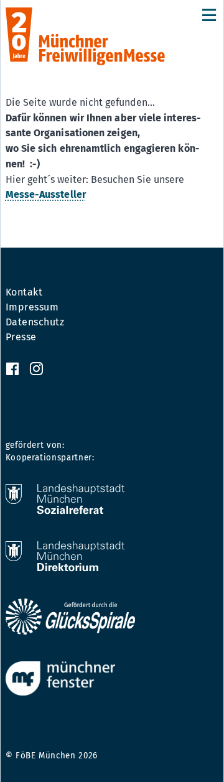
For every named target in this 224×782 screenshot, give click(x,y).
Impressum (32, 307)
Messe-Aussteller (46, 194)
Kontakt (24, 292)
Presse (21, 337)
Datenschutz (35, 322)
